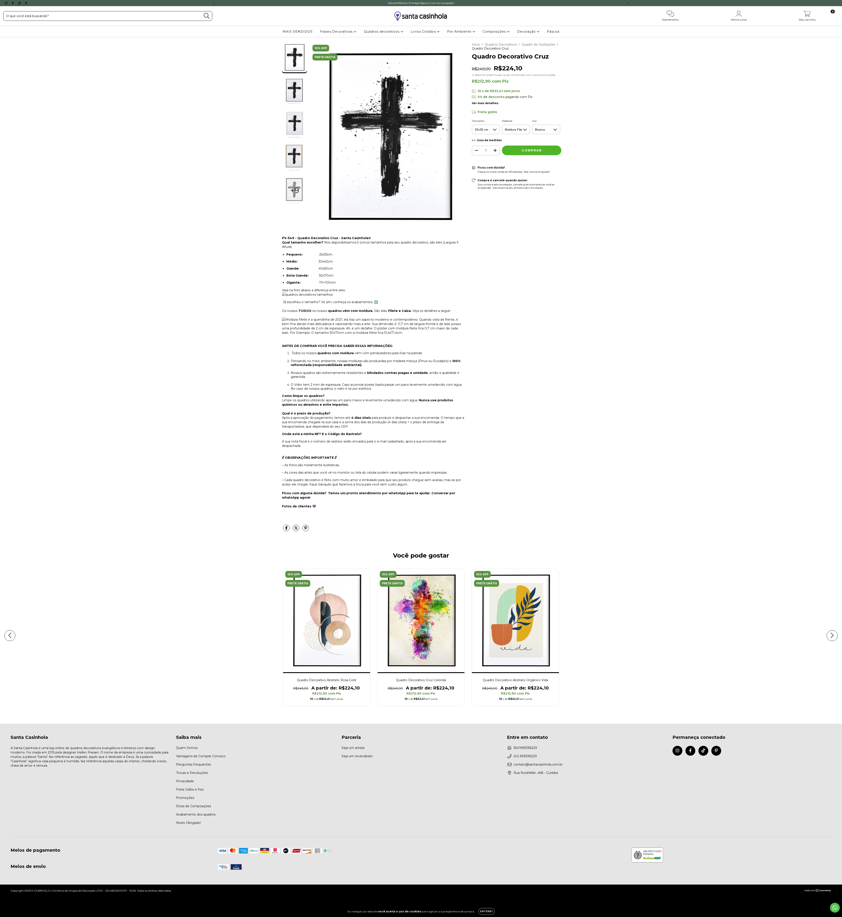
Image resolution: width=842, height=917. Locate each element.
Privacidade (185, 781)
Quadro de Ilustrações (538, 44)
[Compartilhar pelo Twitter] (296, 530)
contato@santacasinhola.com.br (538, 764)
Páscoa (553, 32)
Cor (534, 121)
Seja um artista (353, 748)
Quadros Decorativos (501, 44)
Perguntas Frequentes (193, 764)
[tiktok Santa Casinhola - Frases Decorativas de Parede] (20, 3)
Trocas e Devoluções (192, 773)
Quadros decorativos (382, 32)
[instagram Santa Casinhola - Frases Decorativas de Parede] (6, 3)
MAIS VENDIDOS (298, 32)
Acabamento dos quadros (196, 814)
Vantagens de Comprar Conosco (201, 756)
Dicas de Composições (193, 806)
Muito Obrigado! (188, 823)
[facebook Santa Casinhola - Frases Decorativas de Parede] (13, 3)
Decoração (527, 32)
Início (476, 44)
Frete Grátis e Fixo (190, 789)
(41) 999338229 (525, 756)
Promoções (185, 798)
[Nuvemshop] (817, 891)
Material (507, 121)
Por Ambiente (460, 32)
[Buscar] (207, 16)
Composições (495, 32)
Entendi (486, 911)
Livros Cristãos (424, 32)
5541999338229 (525, 748)
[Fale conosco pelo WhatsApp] (835, 908)
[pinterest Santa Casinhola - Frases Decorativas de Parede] (26, 3)
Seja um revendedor (357, 756)
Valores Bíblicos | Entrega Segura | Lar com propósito (421, 3)
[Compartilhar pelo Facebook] (287, 530)
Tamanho (478, 121)
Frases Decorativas (337, 32)
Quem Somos (187, 748)
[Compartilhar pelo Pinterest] (305, 530)
